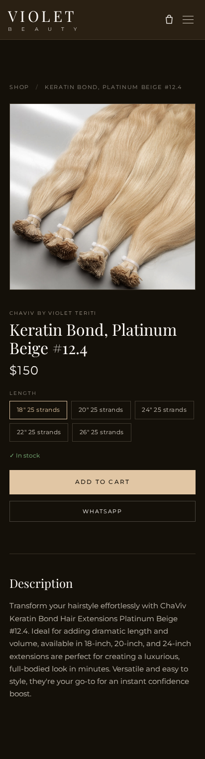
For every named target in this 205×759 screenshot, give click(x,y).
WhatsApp (102, 511)
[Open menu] (188, 19)
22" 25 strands (39, 432)
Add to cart (102, 481)
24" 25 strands (164, 409)
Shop (19, 87)
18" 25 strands (38, 409)
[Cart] (167, 19)
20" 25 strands (101, 409)
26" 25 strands (102, 432)
